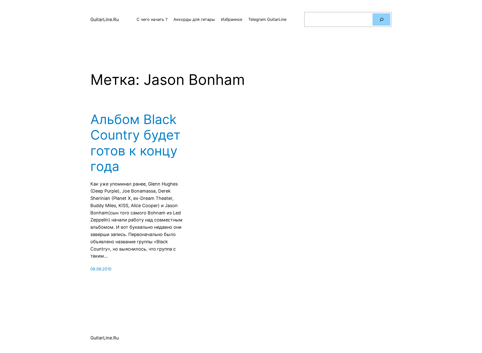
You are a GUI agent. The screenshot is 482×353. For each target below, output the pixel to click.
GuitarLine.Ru (104, 19)
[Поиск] (381, 19)
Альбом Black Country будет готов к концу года (135, 143)
